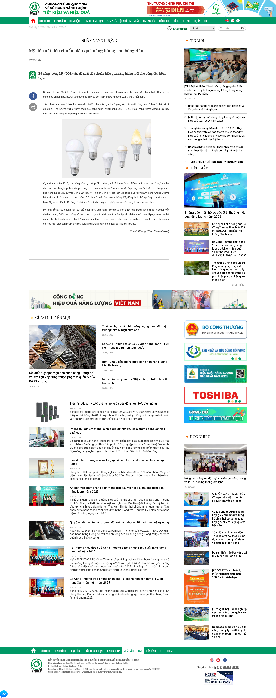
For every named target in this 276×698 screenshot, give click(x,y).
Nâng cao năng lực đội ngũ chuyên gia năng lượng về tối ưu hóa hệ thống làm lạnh (215, 480)
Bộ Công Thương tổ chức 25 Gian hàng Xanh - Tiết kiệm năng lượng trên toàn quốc (135, 345)
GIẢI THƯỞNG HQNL (94, 21)
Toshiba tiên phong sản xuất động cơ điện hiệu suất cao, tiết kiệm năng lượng (117, 462)
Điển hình (164, 21)
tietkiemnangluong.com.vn (69, 671)
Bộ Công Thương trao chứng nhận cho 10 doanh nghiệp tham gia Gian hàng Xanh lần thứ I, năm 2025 (116, 580)
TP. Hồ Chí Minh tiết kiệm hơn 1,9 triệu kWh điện (215, 161)
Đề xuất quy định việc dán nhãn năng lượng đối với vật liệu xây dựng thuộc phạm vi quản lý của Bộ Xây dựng (62, 377)
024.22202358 (180, 29)
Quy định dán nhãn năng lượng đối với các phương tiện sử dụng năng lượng (119, 522)
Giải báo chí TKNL (182, 21)
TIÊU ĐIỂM (199, 168)
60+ (206, 21)
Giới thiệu (44, 21)
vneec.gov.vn (87, 671)
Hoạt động (75, 21)
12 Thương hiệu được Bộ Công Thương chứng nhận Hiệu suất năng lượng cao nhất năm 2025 (118, 549)
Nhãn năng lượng (99, 40)
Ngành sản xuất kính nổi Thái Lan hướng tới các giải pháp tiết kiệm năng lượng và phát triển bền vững (215, 150)
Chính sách (60, 21)
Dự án (197, 21)
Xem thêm (239, 285)
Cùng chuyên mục (53, 317)
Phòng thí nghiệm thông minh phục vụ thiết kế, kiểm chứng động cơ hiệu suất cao (117, 430)
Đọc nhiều (200, 436)
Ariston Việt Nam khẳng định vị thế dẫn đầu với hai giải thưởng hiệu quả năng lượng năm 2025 (117, 489)
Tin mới (197, 40)
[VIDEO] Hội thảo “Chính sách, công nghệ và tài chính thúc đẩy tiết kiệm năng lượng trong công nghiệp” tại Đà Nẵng (213, 90)
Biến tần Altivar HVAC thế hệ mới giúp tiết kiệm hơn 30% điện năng (113, 403)
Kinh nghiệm (149, 21)
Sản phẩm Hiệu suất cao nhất (123, 21)
